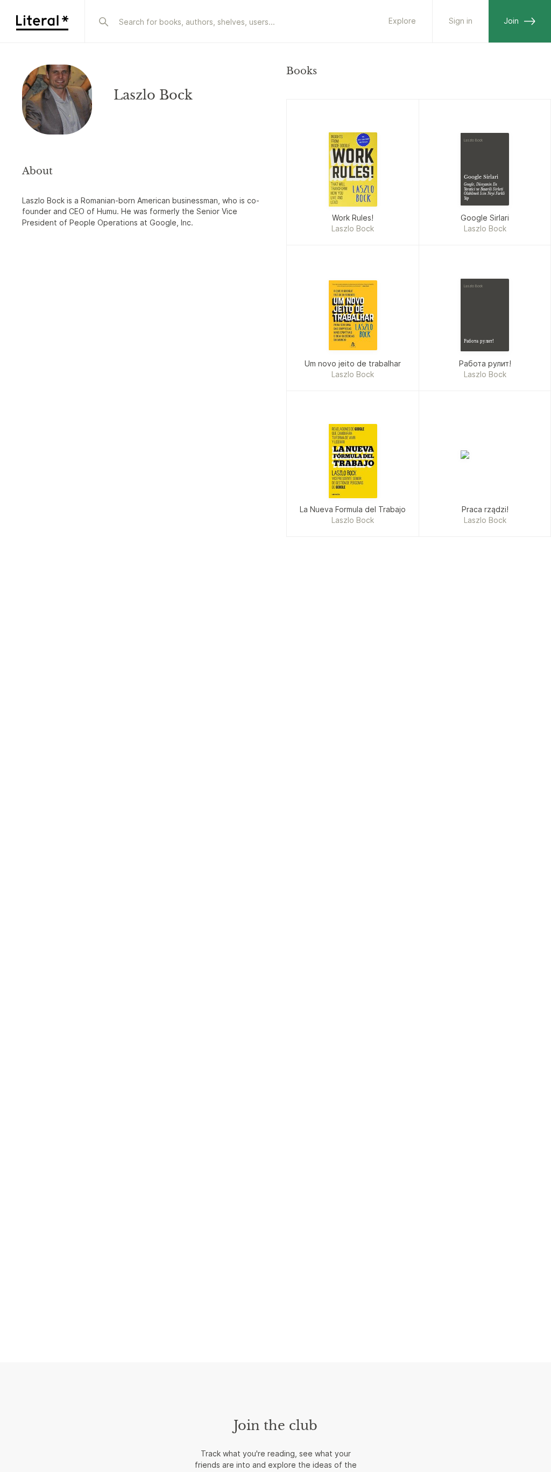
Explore (402, 20)
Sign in (460, 20)
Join (511, 20)
